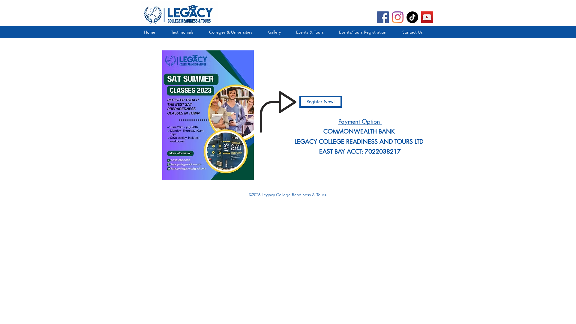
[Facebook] (383, 17)
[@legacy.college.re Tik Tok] (412, 17)
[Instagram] (398, 17)
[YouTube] (427, 17)
